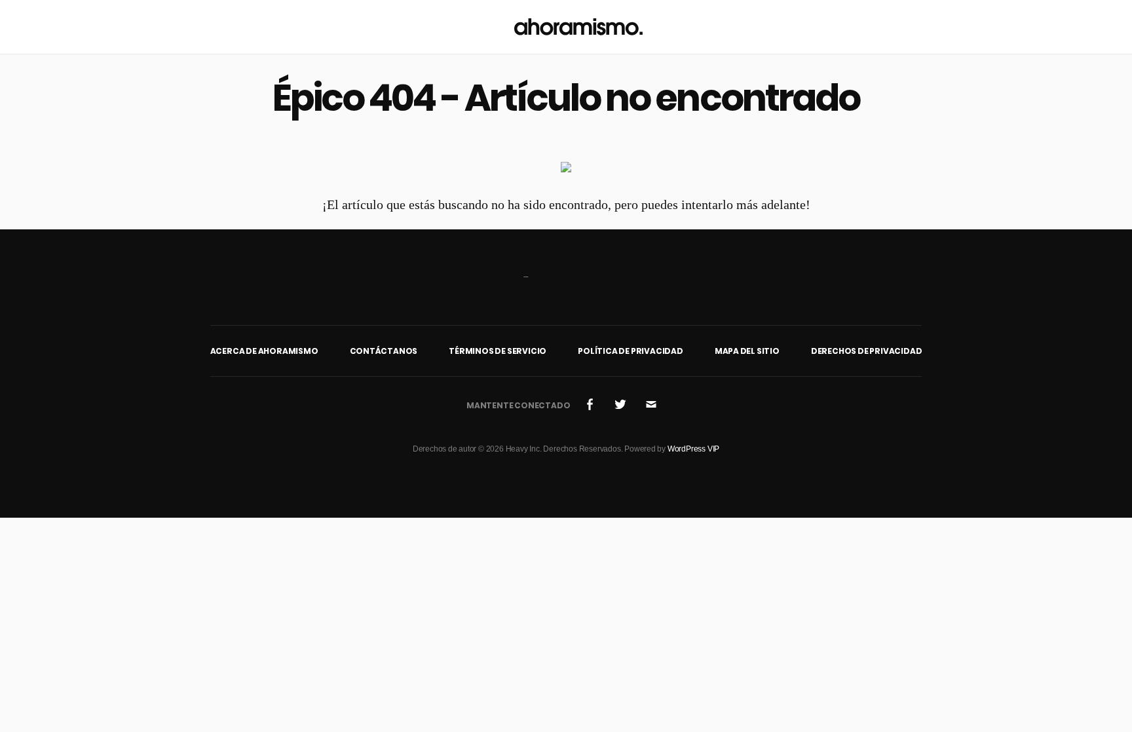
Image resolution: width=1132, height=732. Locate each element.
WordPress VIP (693, 448)
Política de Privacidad (630, 350)
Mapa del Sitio (747, 350)
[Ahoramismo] (578, 26)
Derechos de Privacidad (866, 350)
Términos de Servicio (497, 350)
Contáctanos (384, 350)
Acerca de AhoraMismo (264, 350)
